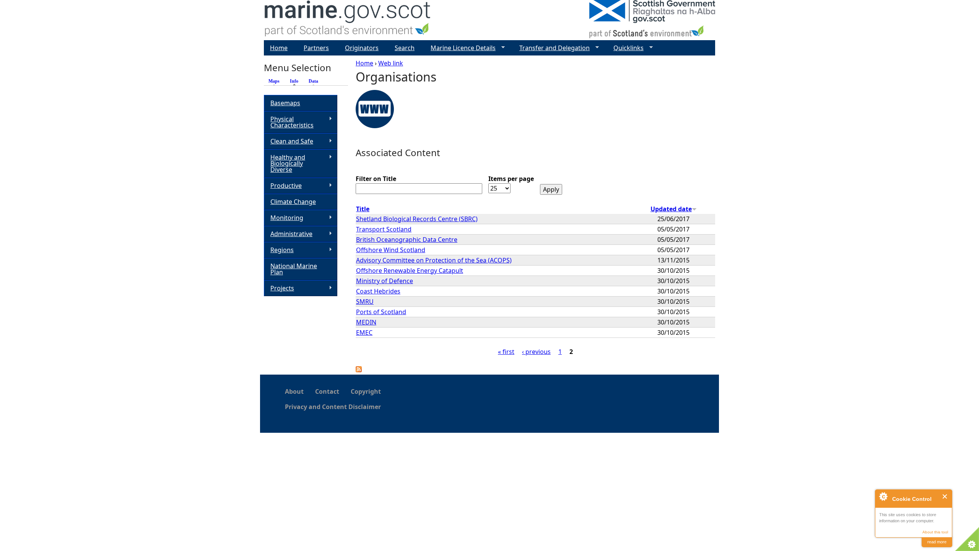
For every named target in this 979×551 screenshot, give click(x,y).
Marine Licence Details (460, 48)
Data (313, 81)
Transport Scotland (383, 229)
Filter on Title (376, 178)
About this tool (935, 532)
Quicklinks (625, 48)
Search (405, 48)
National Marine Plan (293, 269)
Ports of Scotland (381, 312)
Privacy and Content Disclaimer (333, 407)
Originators (362, 48)
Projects (279, 288)
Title (362, 209)
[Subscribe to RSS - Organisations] (359, 370)
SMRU (365, 301)
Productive (283, 185)
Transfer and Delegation (551, 48)
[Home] (348, 20)
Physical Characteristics (289, 122)
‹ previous (536, 351)
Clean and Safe (288, 141)
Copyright (366, 391)
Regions (279, 250)
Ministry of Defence (384, 281)
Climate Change (293, 201)
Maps (274, 81)
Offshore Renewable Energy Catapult (409, 270)
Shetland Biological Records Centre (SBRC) (417, 219)
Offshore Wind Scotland (390, 250)
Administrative (288, 234)
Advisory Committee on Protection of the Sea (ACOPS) (434, 260)
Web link (390, 63)
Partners (316, 48)
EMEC (364, 332)
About (294, 391)
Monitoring (283, 218)
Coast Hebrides (378, 291)
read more (936, 542)
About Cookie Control (883, 496)
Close (945, 496)
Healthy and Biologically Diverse (284, 163)
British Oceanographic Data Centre (406, 239)
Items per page (511, 178)
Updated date (671, 209)
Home (364, 63)
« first (506, 351)
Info (296, 81)
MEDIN (366, 322)
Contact (327, 391)
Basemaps (285, 103)
